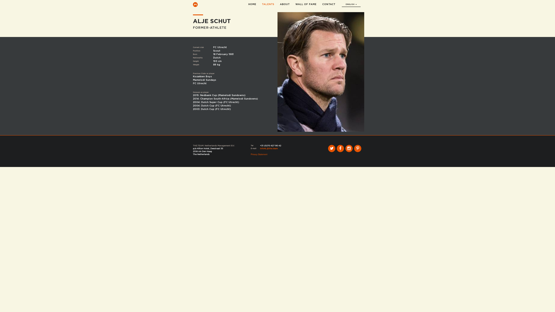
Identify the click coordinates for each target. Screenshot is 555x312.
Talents (268, 4)
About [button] (285, 4)
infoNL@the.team (269, 148)
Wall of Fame (306, 4)
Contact (328, 4)
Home (252, 4)
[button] (351, 3)
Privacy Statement (259, 154)
